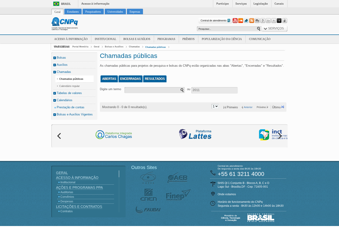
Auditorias (66, 192)
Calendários (64, 100)
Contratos (66, 211)
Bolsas (61, 57)
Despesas (66, 201)
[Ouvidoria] (257, 20)
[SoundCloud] (240, 20)
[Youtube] (235, 20)
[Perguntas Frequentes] (262, 20)
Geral (96, 47)
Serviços (241, 4)
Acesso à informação (95, 4)
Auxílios (62, 64)
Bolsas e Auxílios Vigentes (75, 114)
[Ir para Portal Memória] (70, 24)
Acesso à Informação (71, 39)
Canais (279, 4)
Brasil (66, 4)
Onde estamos (227, 194)
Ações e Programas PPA (79, 187)
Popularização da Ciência (222, 39)
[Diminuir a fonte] (273, 20)
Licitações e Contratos (79, 207)
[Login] (284, 20)
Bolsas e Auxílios (136, 39)
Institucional (105, 39)
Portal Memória (80, 47)
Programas (166, 39)
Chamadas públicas (155, 47)
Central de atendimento (213, 20)
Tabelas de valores (69, 93)
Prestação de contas (70, 107)
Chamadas (134, 47)
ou (188, 89)
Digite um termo (110, 89)
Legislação (260, 4)
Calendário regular (69, 86)
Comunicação (260, 39)
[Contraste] (279, 20)
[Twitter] (246, 20)
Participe (222, 4)
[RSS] (251, 20)
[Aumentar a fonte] (268, 20)
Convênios (67, 196)
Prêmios (188, 39)
